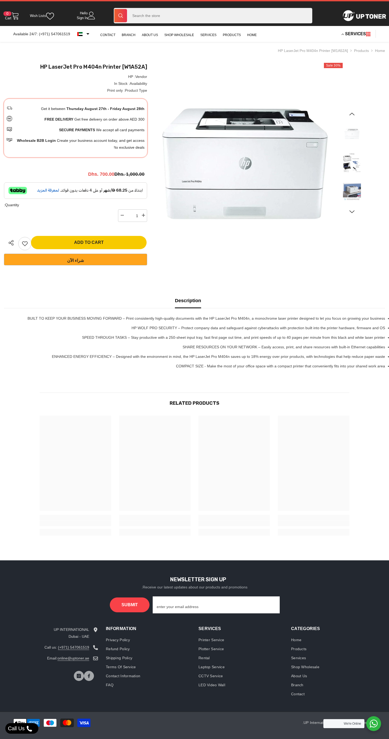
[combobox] (220, 15)
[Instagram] (79, 676)
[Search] (213, 15)
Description (188, 300)
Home (380, 51)
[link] (313, 523)
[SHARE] (9, 242)
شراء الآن (75, 260)
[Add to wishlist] (24, 243)
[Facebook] (89, 676)
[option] (245, 163)
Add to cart (89, 242)
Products (361, 51)
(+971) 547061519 (73, 647)
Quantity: (11, 205)
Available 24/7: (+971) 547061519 (41, 34)
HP (130, 76)
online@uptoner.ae (73, 658)
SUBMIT (129, 604)
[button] (83, 34)
